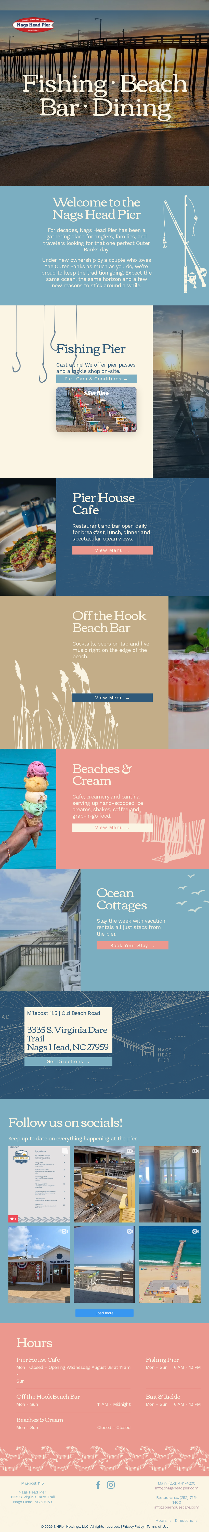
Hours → (163, 1520)
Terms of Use (157, 1526)
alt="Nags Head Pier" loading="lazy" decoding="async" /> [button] (94, 419)
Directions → (186, 1520)
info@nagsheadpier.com (176, 1488)
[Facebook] (98, 1485)
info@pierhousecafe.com (176, 1507)
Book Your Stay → (132, 945)
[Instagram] (111, 1485)
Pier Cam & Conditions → (96, 379)
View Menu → (112, 550)
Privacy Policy (133, 1526)
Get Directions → (68, 1061)
